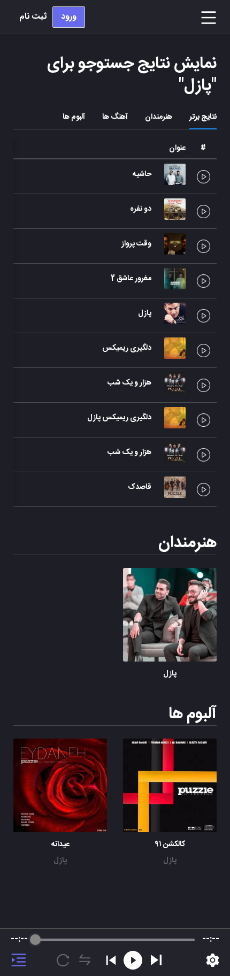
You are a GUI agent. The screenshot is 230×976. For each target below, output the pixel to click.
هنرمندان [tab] (158, 117)
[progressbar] (115, 939)
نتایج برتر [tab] (203, 117)
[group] (115, 952)
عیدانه (60, 844)
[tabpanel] (115, 501)
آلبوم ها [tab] (74, 117)
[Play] (156, 960)
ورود (68, 17)
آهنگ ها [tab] (115, 117)
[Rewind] (133, 960)
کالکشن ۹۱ (170, 844)
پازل (170, 673)
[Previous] (111, 960)
